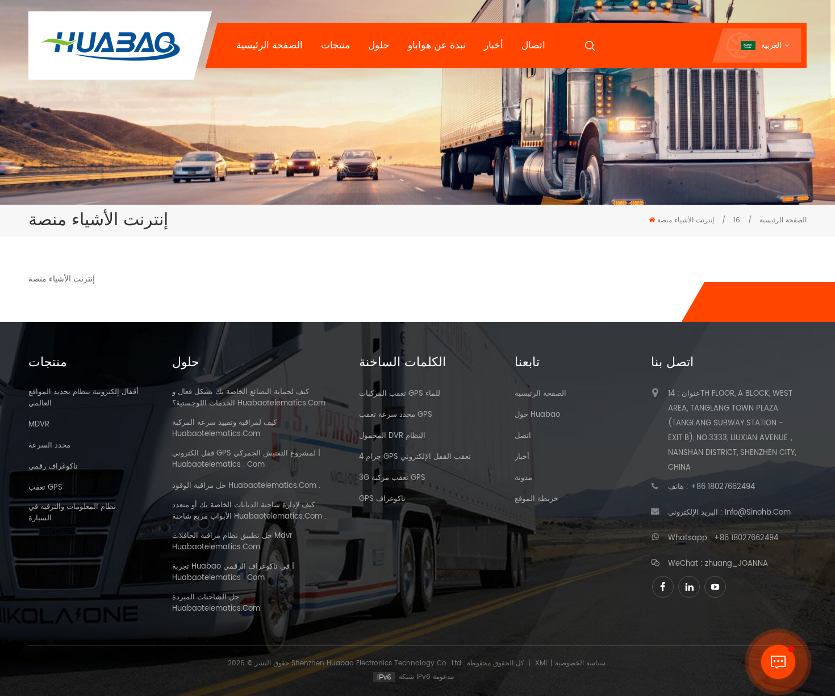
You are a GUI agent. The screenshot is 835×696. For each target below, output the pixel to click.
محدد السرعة (49, 445)
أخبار (493, 45)
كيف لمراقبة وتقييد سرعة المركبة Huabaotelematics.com (224, 428)
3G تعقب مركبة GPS (392, 478)
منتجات (335, 45)
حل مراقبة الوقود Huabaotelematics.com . (246, 486)
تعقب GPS (45, 488)
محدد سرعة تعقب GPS (395, 415)
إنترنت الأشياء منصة (685, 220)
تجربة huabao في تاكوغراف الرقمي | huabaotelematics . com (233, 572)
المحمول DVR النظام (392, 436)
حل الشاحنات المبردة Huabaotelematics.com (216, 603)
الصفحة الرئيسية (269, 45)
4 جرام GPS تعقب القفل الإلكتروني (415, 457)
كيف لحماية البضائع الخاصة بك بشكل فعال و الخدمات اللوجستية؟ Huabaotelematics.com (248, 398)
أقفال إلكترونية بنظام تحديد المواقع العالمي (83, 398)
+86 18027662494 (723, 487)
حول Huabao (537, 415)
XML (541, 663)
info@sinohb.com (758, 513)
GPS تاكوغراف (382, 499)
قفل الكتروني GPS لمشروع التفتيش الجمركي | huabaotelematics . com (246, 459)
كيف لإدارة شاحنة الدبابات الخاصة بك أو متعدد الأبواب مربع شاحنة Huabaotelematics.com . (249, 511)
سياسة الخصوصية (580, 663)
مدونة (523, 478)
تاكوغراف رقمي (53, 467)
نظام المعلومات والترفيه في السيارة (72, 513)
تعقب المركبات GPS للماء (399, 394)
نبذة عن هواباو (437, 45)
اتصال (533, 45)
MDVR (38, 424)
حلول (379, 45)
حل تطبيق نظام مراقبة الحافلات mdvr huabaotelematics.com (232, 542)
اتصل (523, 436)
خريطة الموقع (536, 499)
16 (736, 220)
